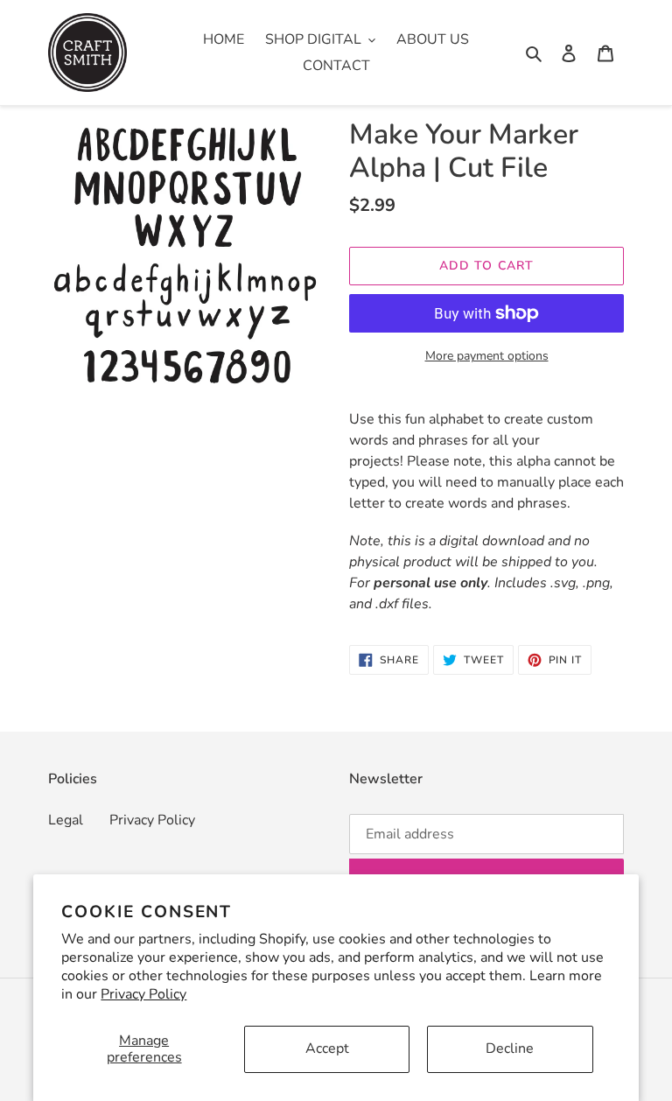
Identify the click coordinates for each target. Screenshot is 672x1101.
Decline (510, 1048)
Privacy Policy (143, 994)
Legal (65, 820)
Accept (327, 1048)
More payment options (487, 355)
